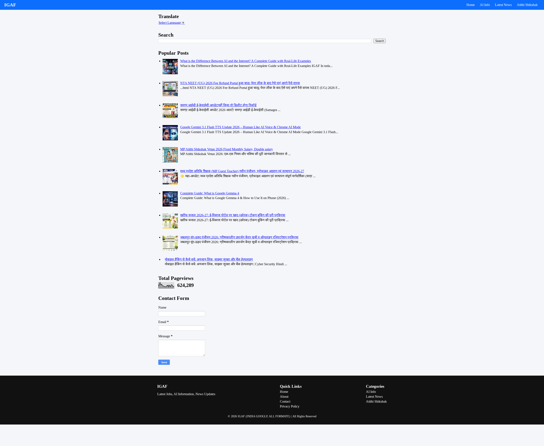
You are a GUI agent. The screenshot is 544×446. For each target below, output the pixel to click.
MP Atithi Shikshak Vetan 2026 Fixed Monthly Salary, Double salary (226, 149)
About (284, 396)
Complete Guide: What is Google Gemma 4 (209, 193)
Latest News (503, 5)
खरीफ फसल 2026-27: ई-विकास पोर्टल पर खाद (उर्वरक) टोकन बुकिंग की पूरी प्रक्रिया (232, 215)
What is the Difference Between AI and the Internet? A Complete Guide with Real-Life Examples (245, 61)
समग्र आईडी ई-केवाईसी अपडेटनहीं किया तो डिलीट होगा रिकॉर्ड (218, 105)
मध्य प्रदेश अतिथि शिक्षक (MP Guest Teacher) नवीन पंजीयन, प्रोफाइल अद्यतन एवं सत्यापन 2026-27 (242, 171)
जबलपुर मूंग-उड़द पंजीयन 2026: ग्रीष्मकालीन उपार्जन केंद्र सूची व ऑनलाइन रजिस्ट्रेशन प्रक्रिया (239, 237)
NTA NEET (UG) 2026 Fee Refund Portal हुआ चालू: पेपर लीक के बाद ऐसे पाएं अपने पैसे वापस (240, 83)
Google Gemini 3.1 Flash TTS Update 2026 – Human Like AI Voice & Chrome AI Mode (240, 127)
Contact (285, 401)
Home (470, 5)
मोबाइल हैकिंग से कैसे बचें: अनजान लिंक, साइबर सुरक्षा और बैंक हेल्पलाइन (209, 259)
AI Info (485, 5)
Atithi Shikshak (527, 5)
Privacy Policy (289, 406)
